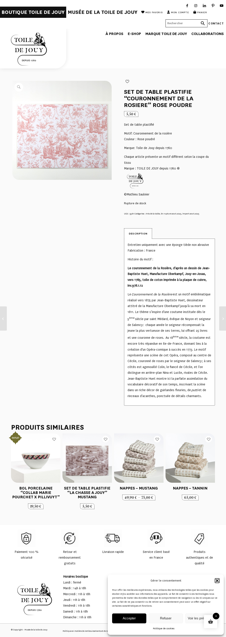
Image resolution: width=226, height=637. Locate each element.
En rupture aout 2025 (171, 213)
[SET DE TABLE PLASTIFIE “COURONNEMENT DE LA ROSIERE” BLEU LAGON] (3, 318)
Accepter (129, 618)
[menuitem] (33, 12)
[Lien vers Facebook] (187, 5)
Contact (216, 23)
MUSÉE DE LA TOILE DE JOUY (102, 12)
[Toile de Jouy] (33, 48)
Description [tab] (138, 233)
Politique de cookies (163, 628)
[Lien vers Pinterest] (213, 5)
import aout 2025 (190, 213)
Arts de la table (153, 213)
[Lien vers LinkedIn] (204, 5)
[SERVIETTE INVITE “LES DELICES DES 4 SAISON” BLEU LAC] (222, 318)
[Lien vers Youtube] (221, 5)
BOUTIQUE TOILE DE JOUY (33, 12)
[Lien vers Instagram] (196, 5)
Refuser (165, 618)
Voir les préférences (202, 618)
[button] (217, 580)
